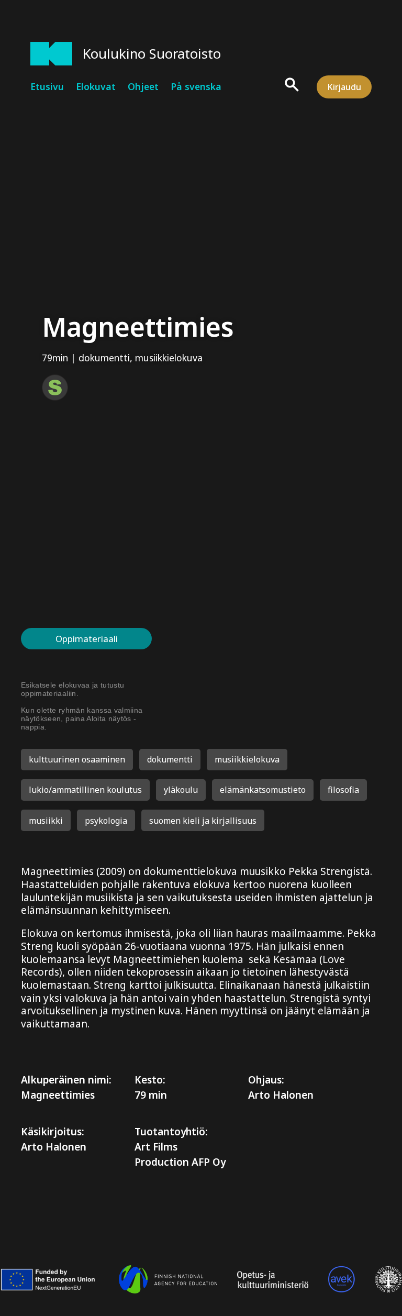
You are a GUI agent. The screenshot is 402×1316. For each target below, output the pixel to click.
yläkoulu (181, 789)
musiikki (46, 820)
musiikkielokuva (169, 357)
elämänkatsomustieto (263, 789)
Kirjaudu (344, 87)
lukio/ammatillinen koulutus (85, 789)
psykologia (106, 820)
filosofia (343, 789)
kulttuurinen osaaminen (77, 759)
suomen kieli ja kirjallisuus (202, 820)
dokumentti (104, 357)
